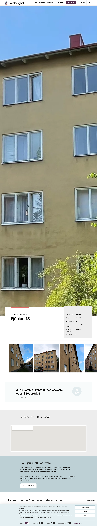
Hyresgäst (50, 2)
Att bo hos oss (28, 481)
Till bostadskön (29, 485)
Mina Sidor (71, 2)
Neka (85, 515)
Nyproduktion (60, 2)
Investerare (81, 2)
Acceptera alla (85, 507)
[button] (71, 376)
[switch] (41, 523)
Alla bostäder (91, 500)
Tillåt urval (85, 511)
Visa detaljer (77, 523)
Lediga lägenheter (39, 2)
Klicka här (23, 397)
